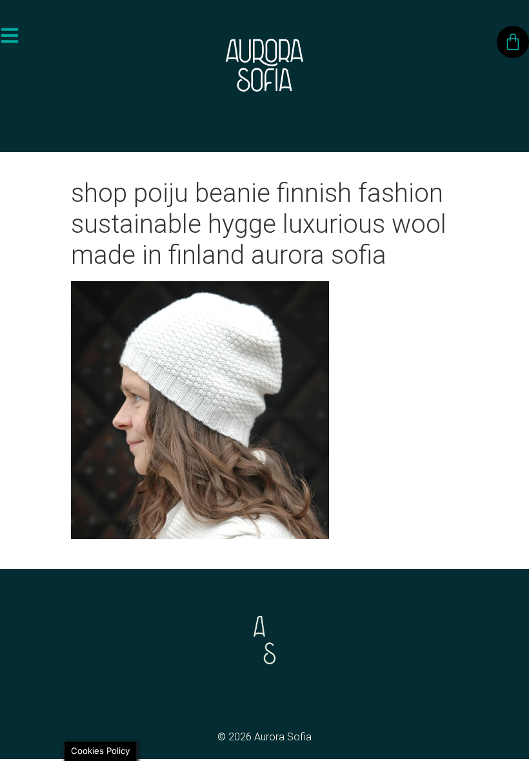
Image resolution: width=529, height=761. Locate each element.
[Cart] (513, 42)
